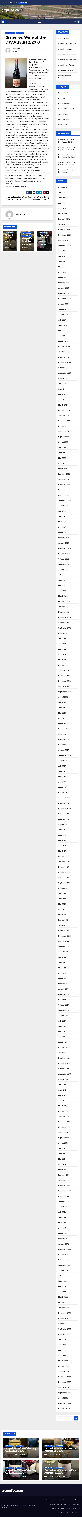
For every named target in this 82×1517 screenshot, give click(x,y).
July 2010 (62, 1212)
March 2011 (62, 1170)
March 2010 (63, 1233)
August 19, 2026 (52, 1476)
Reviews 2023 (76, 1508)
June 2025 (62, 262)
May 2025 (62, 267)
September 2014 (64, 947)
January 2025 (63, 288)
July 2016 (62, 830)
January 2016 (63, 862)
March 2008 (63, 1361)
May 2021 (62, 522)
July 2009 (62, 1276)
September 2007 (64, 1393)
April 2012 (62, 1101)
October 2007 (63, 1387)
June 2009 (62, 1281)
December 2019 (64, 612)
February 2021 (64, 538)
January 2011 (63, 1180)
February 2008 (64, 1366)
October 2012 (63, 1069)
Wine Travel (63, 125)
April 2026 (62, 208)
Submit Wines (76, 1513)
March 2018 (63, 724)
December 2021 (64, 485)
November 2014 (64, 936)
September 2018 (64, 692)
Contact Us (66, 1500)
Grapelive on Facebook (67, 54)
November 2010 (64, 1191)
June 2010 (62, 1217)
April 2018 (62, 718)
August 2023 (63, 378)
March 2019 (63, 660)
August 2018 (63, 697)
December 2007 (64, 1377)
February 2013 (64, 1047)
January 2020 (63, 607)
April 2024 (62, 336)
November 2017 (64, 745)
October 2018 (63, 686)
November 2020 (64, 554)
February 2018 (64, 729)
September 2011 (64, 1138)
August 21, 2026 (52, 1454)
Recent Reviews (55, 1504)
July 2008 (62, 1340)
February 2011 (63, 1175)
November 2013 (64, 1000)
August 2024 (63, 315)
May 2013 (62, 1032)
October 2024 (63, 304)
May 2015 (62, 904)
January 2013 (63, 1053)
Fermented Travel (65, 93)
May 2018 (62, 713)
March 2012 (63, 1106)
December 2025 (64, 230)
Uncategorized (64, 104)
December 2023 (64, 357)
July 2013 (62, 1021)
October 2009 (63, 1260)
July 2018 (62, 702)
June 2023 (62, 389)
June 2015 (62, 899)
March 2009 (63, 1297)
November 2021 (64, 490)
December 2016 (64, 803)
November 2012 (64, 1063)
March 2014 (63, 978)
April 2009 (62, 1292)
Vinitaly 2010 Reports (66, 109)
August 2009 (63, 1271)
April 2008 (62, 1355)
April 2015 (62, 909)
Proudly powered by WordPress (12, 1505)
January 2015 (63, 925)
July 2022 (62, 447)
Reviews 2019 (65, 1504)
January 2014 (63, 989)
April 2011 (62, 1164)
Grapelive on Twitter (66, 65)
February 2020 (64, 601)
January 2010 (63, 1244)
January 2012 (63, 1117)
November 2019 (64, 617)
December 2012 (64, 1058)
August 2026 (63, 187)
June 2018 (62, 708)
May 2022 (62, 458)
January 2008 (63, 1371)
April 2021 (62, 527)
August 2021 (63, 506)
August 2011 (63, 1143)
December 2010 (64, 1186)
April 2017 (62, 782)
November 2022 (64, 426)
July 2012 (62, 1085)
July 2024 (62, 320)
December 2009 (64, 1249)
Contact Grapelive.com (67, 44)
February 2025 (64, 283)
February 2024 (64, 346)
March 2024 (63, 341)
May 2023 (62, 394)
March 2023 (63, 405)
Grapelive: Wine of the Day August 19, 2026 (60, 1471)
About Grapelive (64, 38)
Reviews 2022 (65, 1508)
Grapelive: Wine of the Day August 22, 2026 (20, 1449)
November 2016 (64, 808)
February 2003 (64, 1409)
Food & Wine (63, 98)
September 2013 (64, 1010)
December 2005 (64, 1403)
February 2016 (64, 856)
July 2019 (62, 639)
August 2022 (63, 442)
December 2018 (64, 676)
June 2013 (62, 1026)
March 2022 (63, 469)
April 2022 (62, 463)
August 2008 (63, 1334)
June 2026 (62, 198)
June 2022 (62, 453)
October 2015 (63, 878)
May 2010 (62, 1223)
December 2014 (64, 931)
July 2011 (62, 1148)
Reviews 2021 (55, 1508)
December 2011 (64, 1122)
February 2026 (64, 219)
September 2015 (64, 883)
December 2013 (64, 994)
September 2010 (64, 1201)
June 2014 (62, 963)
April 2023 (62, 400)
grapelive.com (13, 1490)
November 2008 (64, 1318)
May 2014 (62, 968)
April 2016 (62, 846)
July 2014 (62, 957)
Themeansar (5, 1507)
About (53, 1500)
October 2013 (63, 1005)
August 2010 (63, 1207)
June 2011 (62, 1154)
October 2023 (63, 368)
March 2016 (63, 851)
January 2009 (63, 1308)
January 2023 (63, 416)
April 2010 (62, 1228)
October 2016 (63, 814)
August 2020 (63, 570)
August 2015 (63, 888)
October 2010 (63, 1196)
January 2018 (63, 734)
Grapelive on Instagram (67, 60)
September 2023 (64, 373)
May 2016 (62, 840)
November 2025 (64, 235)
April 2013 (62, 1037)
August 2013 (63, 1016)
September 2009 (64, 1265)
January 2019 (63, 670)
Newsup (30, 1505)
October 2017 (63, 750)
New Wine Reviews (65, 70)
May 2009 (62, 1286)
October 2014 (63, 941)
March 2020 (63, 596)
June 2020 (62, 580)
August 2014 (63, 952)
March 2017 (63, 787)
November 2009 (64, 1255)
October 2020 (63, 559)
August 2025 (63, 251)
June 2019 (62, 644)
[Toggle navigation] (39, 21)
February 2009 (64, 1302)
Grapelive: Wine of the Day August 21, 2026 (60, 1449)
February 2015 (64, 920)
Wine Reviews (20, 33)
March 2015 (63, 915)
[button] (75, 22)
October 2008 (63, 1324)
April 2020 (62, 591)
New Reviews (76, 1500)
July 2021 (62, 511)
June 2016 (62, 835)
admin (17, 48)
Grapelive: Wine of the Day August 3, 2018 (17, 198)
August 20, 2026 (13, 1476)
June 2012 (62, 1090)
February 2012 (64, 1111)
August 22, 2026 (13, 1454)
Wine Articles (10, 33)
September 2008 (64, 1329)
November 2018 (64, 681)
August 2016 (63, 824)
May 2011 (62, 1159)
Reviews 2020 (76, 1504)
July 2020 (62, 575)
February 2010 (64, 1239)
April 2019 (62, 654)
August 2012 (63, 1079)
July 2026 (62, 192)
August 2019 (63, 633)
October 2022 (63, 431)
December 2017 (64, 739)
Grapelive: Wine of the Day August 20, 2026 (20, 1471)
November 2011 (64, 1127)
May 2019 (62, 649)
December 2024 (64, 293)
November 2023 (64, 362)
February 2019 (64, 665)
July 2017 (62, 766)
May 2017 (62, 777)
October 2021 (63, 495)
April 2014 (62, 973)
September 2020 (64, 564)
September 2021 (64, 500)
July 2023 (62, 384)
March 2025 (63, 277)
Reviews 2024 (65, 1513)
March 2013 (63, 1042)
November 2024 (64, 299)
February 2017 (64, 793)
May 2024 (62, 331)
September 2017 (64, 755)
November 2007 (64, 1382)
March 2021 (63, 532)
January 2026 (63, 224)
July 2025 (62, 256)
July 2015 (62, 893)
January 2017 (63, 798)
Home (48, 1500)
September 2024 (64, 309)
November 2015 (64, 872)
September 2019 (64, 628)
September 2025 (64, 246)
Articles (59, 1500)
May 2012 (62, 1095)
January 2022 (63, 479)
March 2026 (63, 214)
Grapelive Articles (65, 49)
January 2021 (63, 543)
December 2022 (64, 421)
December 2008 (64, 1313)
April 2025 (62, 272)
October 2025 (63, 240)
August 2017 (63, 761)
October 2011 (63, 1132)
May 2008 (62, 1350)
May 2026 (62, 203)
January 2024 (63, 352)
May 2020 (62, 585)
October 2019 (63, 623)
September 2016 (64, 819)
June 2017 (62, 771)
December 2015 (64, 867)
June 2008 (62, 1345)
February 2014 (64, 984)
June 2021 (62, 516)
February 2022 (64, 474)
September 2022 (64, 437)
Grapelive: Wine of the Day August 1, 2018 (37, 198)
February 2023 (64, 410)
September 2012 (64, 1074)
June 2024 (62, 325)
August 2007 (63, 1398)
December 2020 (64, 548)
